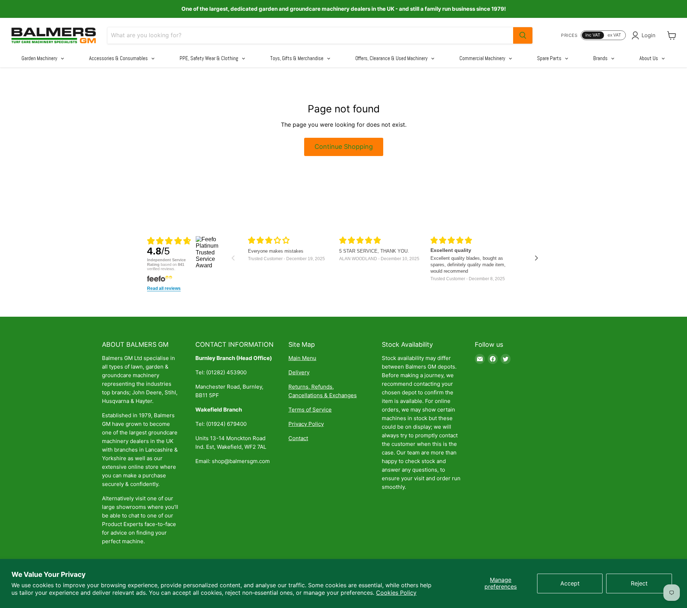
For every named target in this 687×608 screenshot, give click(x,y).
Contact (298, 438)
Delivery (299, 372)
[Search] (522, 35)
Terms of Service (310, 409)
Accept (570, 583)
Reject (639, 583)
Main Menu (302, 358)
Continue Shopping (344, 146)
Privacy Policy (306, 423)
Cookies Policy (396, 592)
